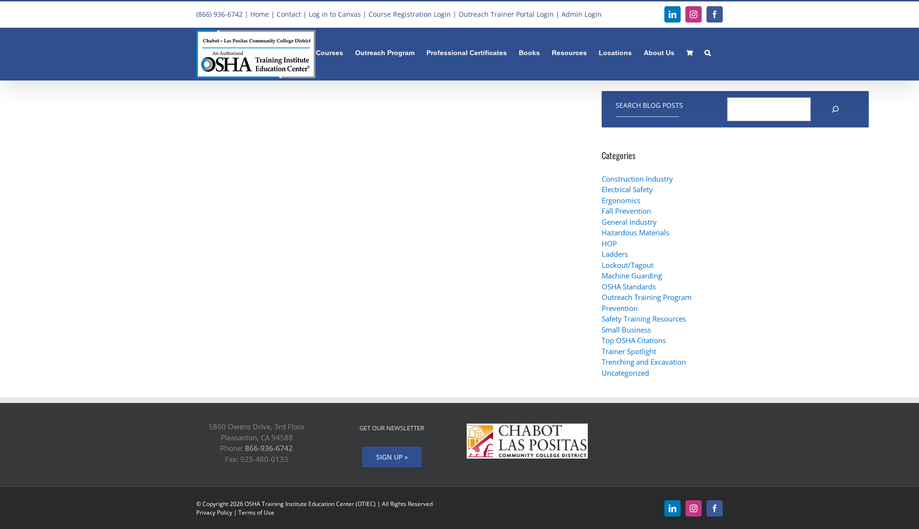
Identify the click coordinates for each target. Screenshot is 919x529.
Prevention (620, 308)
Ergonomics (621, 200)
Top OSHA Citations (634, 340)
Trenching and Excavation (644, 362)
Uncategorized (625, 373)
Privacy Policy (214, 512)
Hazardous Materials (635, 232)
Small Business (626, 329)
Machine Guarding (632, 275)
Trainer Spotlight (629, 351)
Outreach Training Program (647, 297)
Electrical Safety (627, 189)
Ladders (615, 254)
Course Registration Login (410, 14)
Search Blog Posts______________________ (649, 109)
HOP (609, 243)
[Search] (835, 109)
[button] (708, 52)
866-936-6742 (269, 448)
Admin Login (581, 14)
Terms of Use (256, 512)
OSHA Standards (629, 286)
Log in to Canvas (335, 14)
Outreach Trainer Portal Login (506, 14)
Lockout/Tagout (627, 265)
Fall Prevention (626, 211)
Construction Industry (637, 179)
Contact (289, 14)
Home (259, 14)
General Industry (629, 222)
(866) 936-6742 (219, 14)
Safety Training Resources (644, 318)
